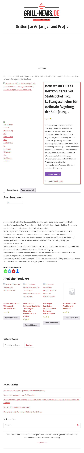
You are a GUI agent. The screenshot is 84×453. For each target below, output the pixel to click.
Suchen (29, 345)
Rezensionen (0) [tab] (27, 190)
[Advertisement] (42, 49)
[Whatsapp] (5, 271)
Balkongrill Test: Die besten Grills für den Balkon (22, 412)
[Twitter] (9, 271)
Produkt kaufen (53, 174)
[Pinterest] (13, 271)
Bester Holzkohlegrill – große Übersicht (19, 395)
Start (5, 76)
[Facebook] (17, 271)
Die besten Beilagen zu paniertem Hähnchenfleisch (24, 391)
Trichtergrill (19, 76)
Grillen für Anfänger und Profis (42, 26)
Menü (44, 68)
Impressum (42, 442)
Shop (11, 76)
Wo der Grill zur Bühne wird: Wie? (16, 407)
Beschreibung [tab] (12, 190)
